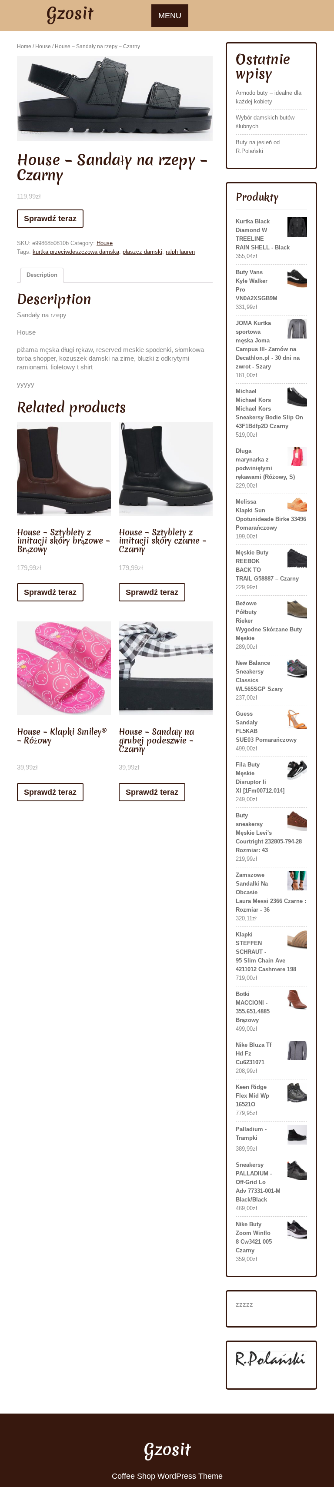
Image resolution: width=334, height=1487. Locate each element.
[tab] (41, 275)
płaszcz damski (142, 252)
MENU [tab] (169, 15)
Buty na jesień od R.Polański (258, 146)
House (43, 46)
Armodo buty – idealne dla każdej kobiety (268, 97)
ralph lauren (180, 252)
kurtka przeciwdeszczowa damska (76, 252)
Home (24, 46)
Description (42, 275)
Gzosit (70, 13)
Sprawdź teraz (50, 218)
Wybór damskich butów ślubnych (265, 121)
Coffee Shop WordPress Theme (167, 1476)
